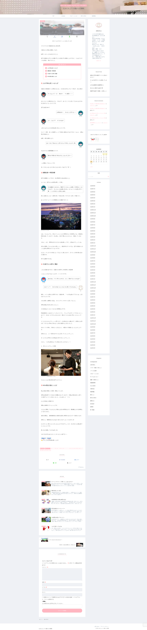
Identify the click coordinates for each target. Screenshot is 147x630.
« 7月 (91, 166)
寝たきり (81, 448)
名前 (44, 582)
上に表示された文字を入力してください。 (53, 603)
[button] (77, 36)
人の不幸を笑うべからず (52, 68)
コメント (45, 567)
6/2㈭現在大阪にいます (52, 76)
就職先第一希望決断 (51, 70)
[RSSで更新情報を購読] (100, 60)
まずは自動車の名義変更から (97, 85)
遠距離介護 (43, 450)
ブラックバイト (66, 448)
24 (91, 161)
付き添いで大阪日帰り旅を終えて (98, 103)
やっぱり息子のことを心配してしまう (98, 81)
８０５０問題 (54, 448)
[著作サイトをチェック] (97, 60)
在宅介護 (72, 448)
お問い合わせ (97, 626)
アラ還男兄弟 (60, 448)
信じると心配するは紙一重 (96, 88)
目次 (62, 64)
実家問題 (42, 448)
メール (44, 587)
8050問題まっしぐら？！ (96, 122)
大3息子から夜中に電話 (52, 73)
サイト (44, 592)
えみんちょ (99, 30)
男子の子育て (48, 448)
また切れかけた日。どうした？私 (98, 113)
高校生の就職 (49, 450)
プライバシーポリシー (104, 626)
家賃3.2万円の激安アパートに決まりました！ (98, 76)
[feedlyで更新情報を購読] (99, 60)
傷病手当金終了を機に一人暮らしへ (98, 91)
